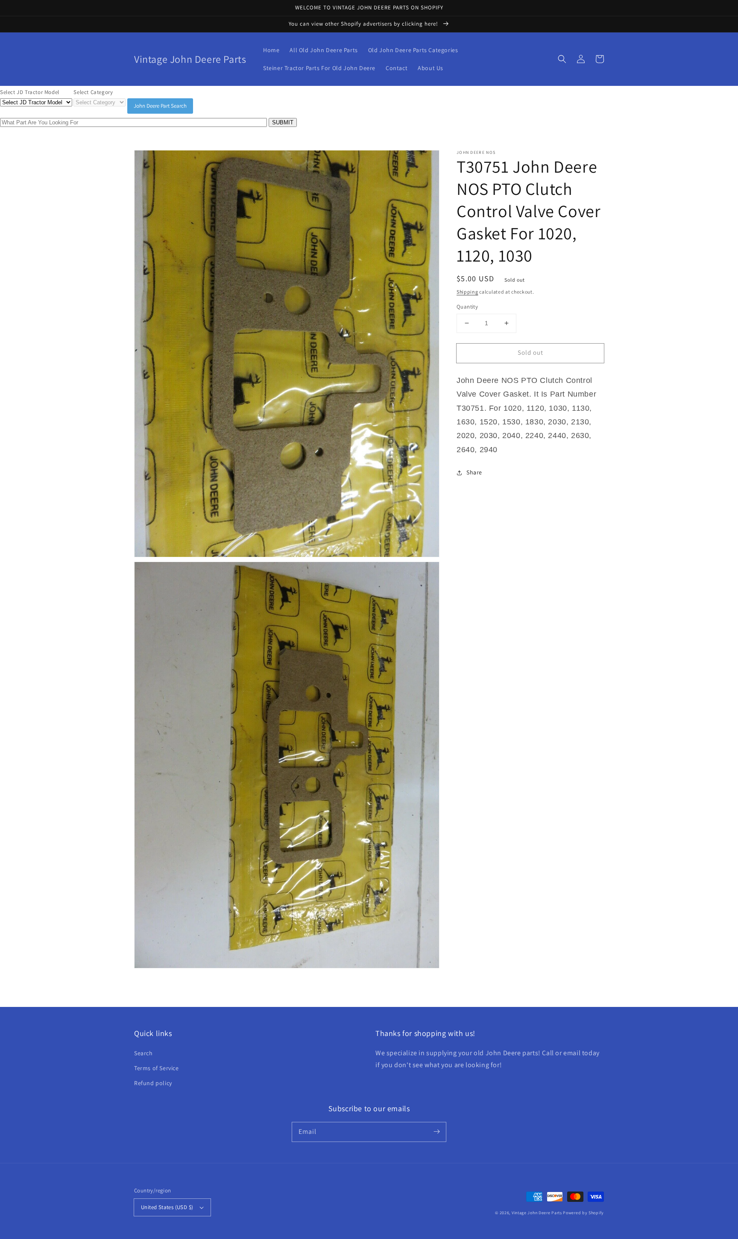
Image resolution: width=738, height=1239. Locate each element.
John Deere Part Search (160, 105)
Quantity (467, 306)
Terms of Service (156, 1068)
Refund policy (153, 1083)
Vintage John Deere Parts (537, 1212)
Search (143, 1053)
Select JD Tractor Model (29, 92)
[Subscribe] (436, 1131)
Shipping (467, 291)
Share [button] (474, 472)
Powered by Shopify (583, 1212)
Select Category (93, 92)
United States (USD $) (167, 1207)
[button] (562, 59)
